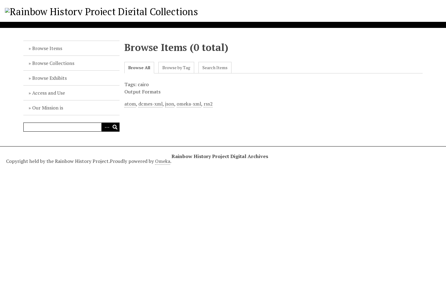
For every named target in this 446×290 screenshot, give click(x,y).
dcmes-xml (150, 103)
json (169, 103)
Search (115, 127)
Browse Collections (53, 63)
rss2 (208, 103)
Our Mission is (47, 107)
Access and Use (48, 92)
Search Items (215, 67)
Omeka (162, 161)
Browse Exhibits (49, 78)
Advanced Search (105, 127)
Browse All (139, 67)
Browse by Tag (176, 67)
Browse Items (47, 48)
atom (130, 103)
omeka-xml (189, 103)
